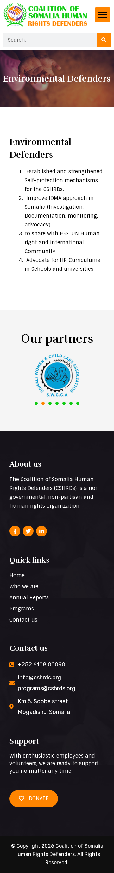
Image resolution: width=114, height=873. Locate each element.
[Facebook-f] (15, 531)
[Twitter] (28, 531)
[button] (102, 14)
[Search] (104, 40)
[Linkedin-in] (41, 531)
